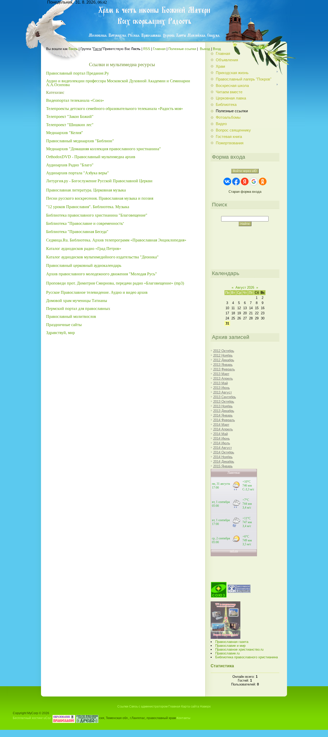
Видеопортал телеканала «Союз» (75, 100)
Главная (159, 49)
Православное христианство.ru (239, 649)
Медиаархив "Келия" (64, 132)
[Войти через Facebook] (236, 181)
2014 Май (220, 434)
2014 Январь (223, 415)
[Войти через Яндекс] (245, 181)
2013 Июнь (221, 388)
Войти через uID (245, 171)
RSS (146, 49)
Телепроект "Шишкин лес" (70, 125)
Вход (217, 49)
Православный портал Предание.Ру (77, 73)
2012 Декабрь (223, 360)
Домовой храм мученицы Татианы (76, 300)
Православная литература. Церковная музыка (86, 190)
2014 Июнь (221, 438)
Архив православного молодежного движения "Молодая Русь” (101, 274)
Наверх (205, 706)
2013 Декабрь (223, 411)
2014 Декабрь (223, 461)
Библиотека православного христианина (246, 657)
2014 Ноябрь (223, 457)
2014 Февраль (224, 420)
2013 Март (221, 374)
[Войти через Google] (254, 181)
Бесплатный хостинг (28, 718)
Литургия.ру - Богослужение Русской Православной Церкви (99, 181)
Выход (205, 49)
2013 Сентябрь (224, 397)
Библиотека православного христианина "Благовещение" (96, 215)
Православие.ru (227, 653)
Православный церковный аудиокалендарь (83, 265)
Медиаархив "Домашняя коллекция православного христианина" (103, 149)
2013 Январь (223, 365)
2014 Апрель (223, 429)
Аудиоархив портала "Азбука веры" (78, 173)
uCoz (47, 718)
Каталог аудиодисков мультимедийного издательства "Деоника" (102, 257)
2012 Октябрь (223, 351)
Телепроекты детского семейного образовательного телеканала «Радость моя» (114, 108)
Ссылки (122, 706)
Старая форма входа (245, 192)
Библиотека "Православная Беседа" (77, 231)
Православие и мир (230, 646)
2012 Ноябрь (223, 355)
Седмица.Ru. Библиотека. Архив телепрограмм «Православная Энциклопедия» (116, 240)
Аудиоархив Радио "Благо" (70, 165)
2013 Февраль (224, 369)
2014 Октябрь (223, 452)
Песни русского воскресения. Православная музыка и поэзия (99, 198)
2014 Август (222, 448)
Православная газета (231, 642)
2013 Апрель (223, 378)
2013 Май (220, 383)
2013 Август (222, 392)
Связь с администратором (148, 706)
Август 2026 (244, 287)
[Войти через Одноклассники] (262, 181)
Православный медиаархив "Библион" (80, 141)
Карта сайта (190, 706)
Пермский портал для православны (77, 308)
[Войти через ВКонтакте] (227, 181)
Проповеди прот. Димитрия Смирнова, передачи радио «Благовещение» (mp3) (115, 283)
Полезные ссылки (182, 49)
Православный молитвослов (71, 316)
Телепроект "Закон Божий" (70, 116)
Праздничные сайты (64, 324)
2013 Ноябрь (223, 406)
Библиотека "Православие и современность (84, 223)
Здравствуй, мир (60, 332)
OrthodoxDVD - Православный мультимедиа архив (90, 157)
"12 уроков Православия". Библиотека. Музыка (87, 207)
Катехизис (55, 92)
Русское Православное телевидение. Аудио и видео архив (97, 292)
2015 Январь (223, 466)
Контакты (183, 718)
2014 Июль (221, 443)
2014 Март (221, 425)
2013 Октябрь (223, 401)
